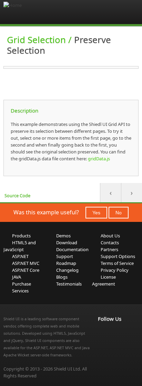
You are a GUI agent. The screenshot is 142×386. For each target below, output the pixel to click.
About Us (110, 236)
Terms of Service (117, 263)
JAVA (16, 277)
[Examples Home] (31, 12)
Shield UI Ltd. (67, 369)
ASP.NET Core (25, 270)
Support (64, 256)
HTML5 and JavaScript (19, 246)
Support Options (118, 256)
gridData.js (98, 159)
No (118, 212)
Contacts (110, 242)
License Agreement (104, 280)
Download (66, 242)
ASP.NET (20, 256)
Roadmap (66, 263)
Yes (96, 212)
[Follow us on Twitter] (102, 341)
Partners (109, 249)
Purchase (21, 284)
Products (21, 236)
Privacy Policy (115, 270)
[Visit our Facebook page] (102, 333)
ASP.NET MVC (25, 263)
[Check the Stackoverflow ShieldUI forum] (117, 333)
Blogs (62, 277)
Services (20, 291)
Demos (63, 236)
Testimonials (69, 284)
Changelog (67, 270)
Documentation (72, 249)
